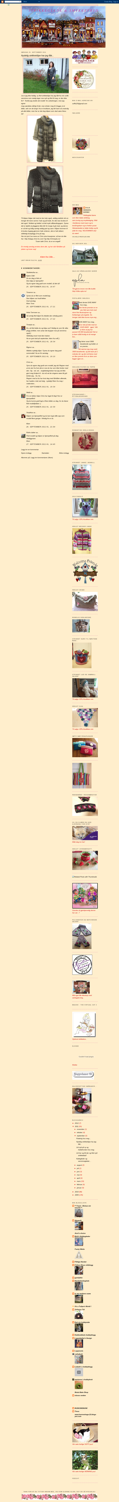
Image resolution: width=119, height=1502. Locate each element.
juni (78, 1172)
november (81, 1129)
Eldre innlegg (64, 453)
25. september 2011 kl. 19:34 (40, 387)
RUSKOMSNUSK (81, 1408)
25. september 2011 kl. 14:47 (40, 287)
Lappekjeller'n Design (83, 1338)
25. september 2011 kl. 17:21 (40, 307)
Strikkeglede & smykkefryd (64, 10)
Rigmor (29, 347)
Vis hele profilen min (81, 236)
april (78, 1178)
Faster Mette (80, 1249)
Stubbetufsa (30, 272)
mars (79, 1181)
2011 (77, 1126)
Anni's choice (80, 1233)
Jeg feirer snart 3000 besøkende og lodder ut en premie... (88, 344)
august (79, 1165)
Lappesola (79, 1351)
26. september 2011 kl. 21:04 (40, 427)
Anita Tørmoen (31, 312)
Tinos (77, 1411)
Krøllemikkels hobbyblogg (85, 1335)
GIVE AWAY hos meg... (86, 322)
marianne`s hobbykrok (84, 1379)
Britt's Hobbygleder (82, 1236)
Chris (28, 362)
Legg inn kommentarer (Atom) (42, 457)
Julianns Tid (80, 1309)
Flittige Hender (80, 1262)
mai (78, 1175)
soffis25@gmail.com (79, 103)
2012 (77, 1123)
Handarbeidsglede (82, 1281)
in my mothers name (83, 1294)
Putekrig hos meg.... (83, 1138)
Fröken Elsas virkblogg (84, 1265)
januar (79, 1188)
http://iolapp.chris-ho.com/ (34, 239)
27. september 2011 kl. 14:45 (40, 444)
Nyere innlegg (26, 453)
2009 (77, 1195)
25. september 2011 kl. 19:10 (40, 356)
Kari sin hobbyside (82, 1322)
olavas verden (80, 1395)
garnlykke (79, 1278)
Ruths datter (30, 432)
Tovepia (29, 325)
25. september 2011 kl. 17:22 (40, 319)
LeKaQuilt (79, 1354)
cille (88, 207)
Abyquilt (78, 1220)
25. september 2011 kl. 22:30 (40, 407)
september (81, 1136)
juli (78, 1168)
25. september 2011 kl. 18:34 (40, 341)
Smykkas (29, 412)
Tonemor (29, 292)
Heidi (28, 392)
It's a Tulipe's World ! (83, 1306)
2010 (77, 1192)
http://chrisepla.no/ (53, 239)
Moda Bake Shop (81, 1392)
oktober (80, 1132)
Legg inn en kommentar (30, 449)
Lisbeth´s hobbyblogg (84, 1367)
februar (80, 1184)
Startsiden (45, 453)
